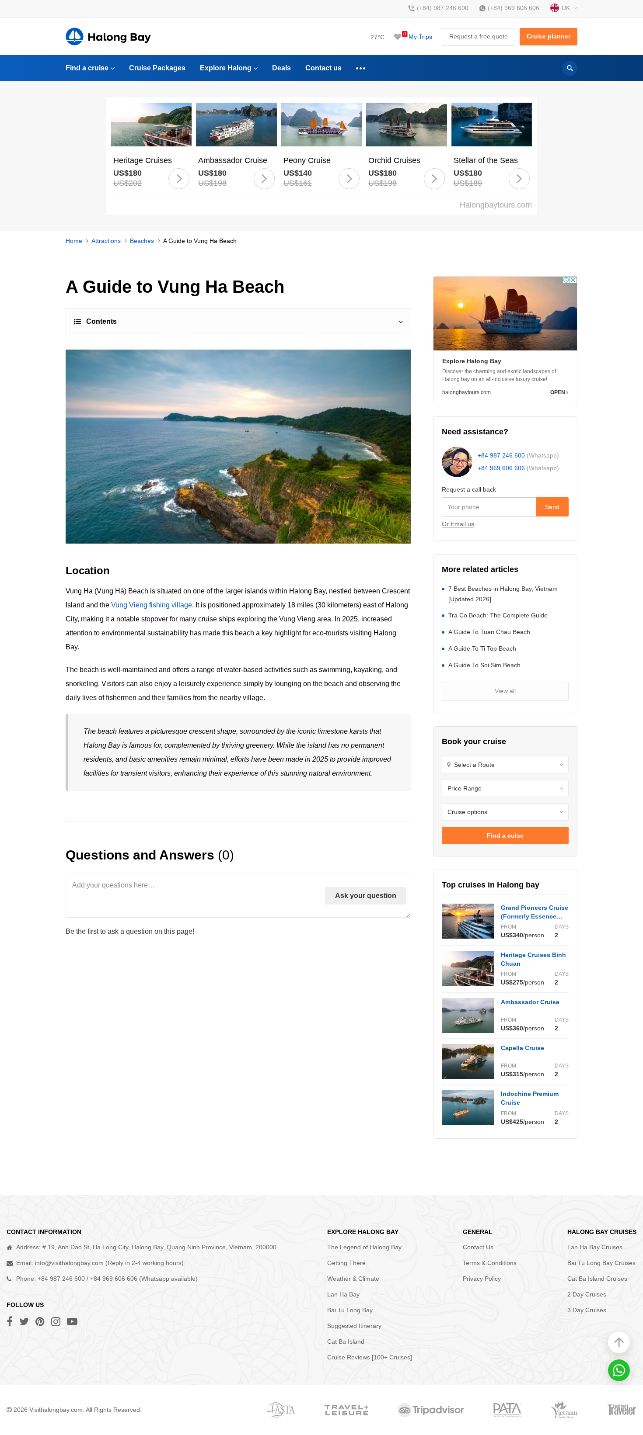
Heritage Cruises (142, 160)
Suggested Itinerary (354, 1325)
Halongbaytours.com (496, 205)
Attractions (106, 240)
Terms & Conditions (490, 1262)
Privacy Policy (482, 1278)
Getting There (346, 1262)
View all (505, 690)
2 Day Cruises (586, 1294)
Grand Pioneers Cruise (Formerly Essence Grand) (534, 916)
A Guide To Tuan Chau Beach (489, 631)
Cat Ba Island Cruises (597, 1278)
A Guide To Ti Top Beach (482, 648)
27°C (377, 37)
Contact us (323, 68)
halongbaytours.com (466, 392)
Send (552, 506)
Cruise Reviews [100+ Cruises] (369, 1357)
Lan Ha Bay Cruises (594, 1247)
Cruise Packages (157, 68)
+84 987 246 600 (501, 455)
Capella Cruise (522, 1047)
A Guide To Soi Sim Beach (484, 665)
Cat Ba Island (345, 1341)
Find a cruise (87, 68)
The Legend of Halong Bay (364, 1247)
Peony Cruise (307, 160)
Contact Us (478, 1247)
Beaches (142, 240)
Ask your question (365, 895)
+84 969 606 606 (501, 467)
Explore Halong (226, 68)
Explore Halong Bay (471, 360)
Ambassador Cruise (232, 160)
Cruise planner (548, 36)
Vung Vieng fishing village (151, 605)
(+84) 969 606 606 (513, 7)
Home (74, 240)
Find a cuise (505, 835)
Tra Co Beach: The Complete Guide (498, 615)
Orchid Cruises (394, 160)
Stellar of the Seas (486, 160)
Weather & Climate (353, 1278)
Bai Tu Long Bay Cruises (601, 1262)
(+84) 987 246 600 (442, 7)
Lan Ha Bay (343, 1294)
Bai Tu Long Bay (350, 1310)
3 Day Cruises (586, 1310)
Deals (281, 68)
